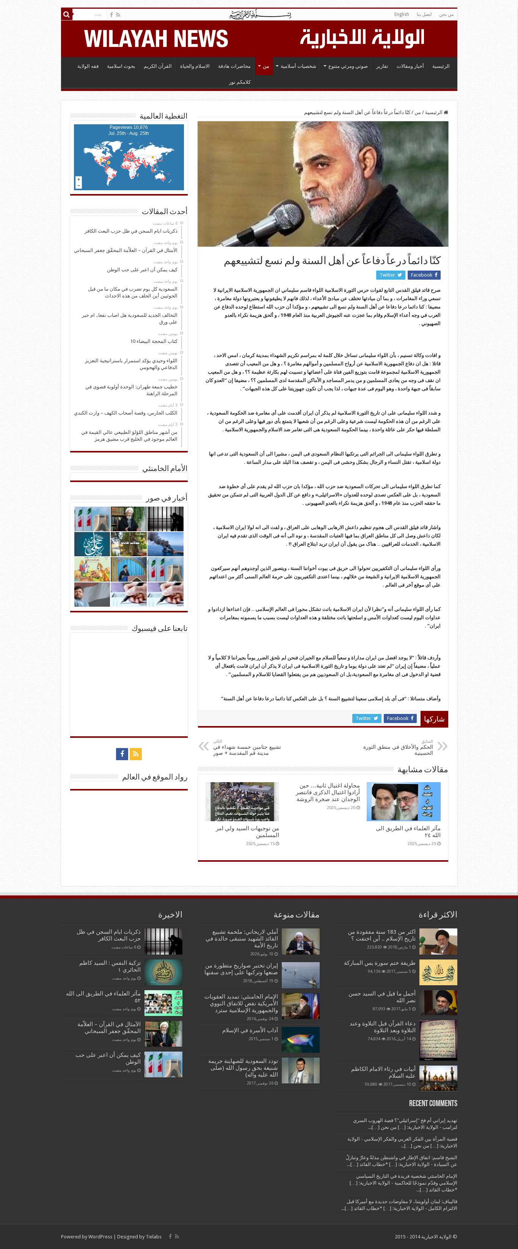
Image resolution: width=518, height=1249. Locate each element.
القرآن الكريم (158, 66)
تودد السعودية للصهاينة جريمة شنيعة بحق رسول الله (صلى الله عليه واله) (243, 1068)
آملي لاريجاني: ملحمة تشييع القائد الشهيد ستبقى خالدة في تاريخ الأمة (242, 938)
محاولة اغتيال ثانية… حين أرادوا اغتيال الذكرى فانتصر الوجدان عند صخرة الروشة (328, 792)
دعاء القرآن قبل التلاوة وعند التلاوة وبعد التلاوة (383, 1027)
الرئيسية (441, 66)
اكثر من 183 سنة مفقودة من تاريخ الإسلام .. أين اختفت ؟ (382, 935)
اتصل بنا (424, 14)
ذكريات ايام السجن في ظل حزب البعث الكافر (109, 935)
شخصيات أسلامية (298, 66)
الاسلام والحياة (195, 66)
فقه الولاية (88, 66)
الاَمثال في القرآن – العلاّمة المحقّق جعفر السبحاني (109, 1028)
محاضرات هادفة (234, 66)
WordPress (100, 1237)
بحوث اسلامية (121, 66)
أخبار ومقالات (410, 66)
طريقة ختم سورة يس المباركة (380, 962)
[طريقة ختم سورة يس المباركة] (438, 972)
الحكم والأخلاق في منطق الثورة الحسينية (398, 747)
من (266, 66)
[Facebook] (111, 14)
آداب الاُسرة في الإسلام (250, 1030)
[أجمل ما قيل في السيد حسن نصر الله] (438, 1002)
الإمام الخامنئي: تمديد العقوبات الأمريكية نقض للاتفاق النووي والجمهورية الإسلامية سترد (241, 1003)
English (401, 14)
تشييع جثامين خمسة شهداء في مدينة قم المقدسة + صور (247, 747)
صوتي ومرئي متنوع (348, 66)
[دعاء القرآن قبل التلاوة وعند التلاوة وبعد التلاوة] (438, 1040)
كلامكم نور (240, 82)
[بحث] (66, 14)
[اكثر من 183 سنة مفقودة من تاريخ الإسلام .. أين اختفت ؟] (438, 941)
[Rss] (118, 14)
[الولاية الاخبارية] (363, 37)
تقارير (382, 66)
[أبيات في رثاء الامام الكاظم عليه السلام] (438, 1078)
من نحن (446, 14)
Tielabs (154, 1237)
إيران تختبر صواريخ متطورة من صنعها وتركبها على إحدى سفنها (241, 969)
